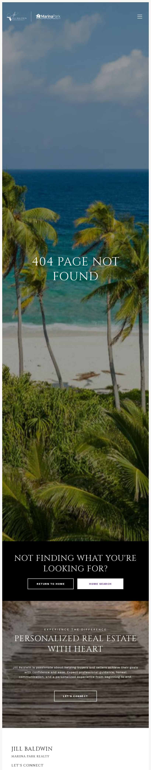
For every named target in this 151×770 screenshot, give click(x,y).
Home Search (100, 583)
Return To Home (51, 583)
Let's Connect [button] (75, 696)
